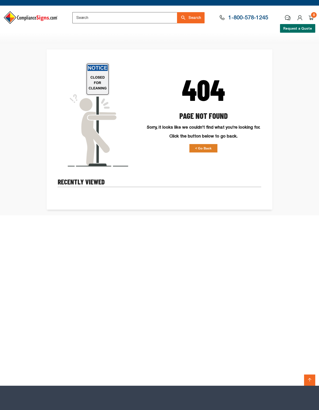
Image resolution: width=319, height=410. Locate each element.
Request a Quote (297, 28)
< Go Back (203, 148)
